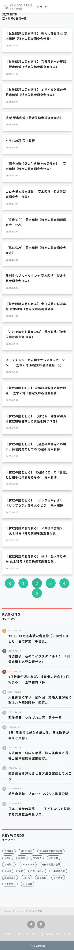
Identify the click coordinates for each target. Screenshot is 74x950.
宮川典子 (58, 877)
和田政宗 (8, 864)
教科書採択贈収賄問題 (50, 851)
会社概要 (8, 934)
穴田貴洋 (8, 851)
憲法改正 (41, 877)
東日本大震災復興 (51, 864)
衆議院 (7, 871)
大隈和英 (37, 857)
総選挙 (21, 857)
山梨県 (26, 877)
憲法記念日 (10, 877)
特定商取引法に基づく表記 (57, 934)
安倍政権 (53, 857)
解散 (20, 871)
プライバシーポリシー (28, 934)
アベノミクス (28, 864)
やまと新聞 (10, 884)
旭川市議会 (26, 851)
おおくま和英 (37, 871)
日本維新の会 (58, 871)
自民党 (7, 857)
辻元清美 (27, 884)
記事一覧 (42, 7)
